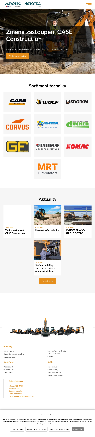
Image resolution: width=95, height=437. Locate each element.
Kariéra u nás (8, 372)
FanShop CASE (14, 388)
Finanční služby (53, 367)
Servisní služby (53, 370)
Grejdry (50, 356)
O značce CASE (9, 370)
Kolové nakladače (54, 354)
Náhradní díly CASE (16, 386)
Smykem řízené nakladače (57, 351)
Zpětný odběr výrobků (55, 375)
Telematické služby (54, 372)
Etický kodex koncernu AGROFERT (21, 396)
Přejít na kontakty (17, 56)
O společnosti (8, 367)
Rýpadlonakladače (9, 357)
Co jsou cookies (17, 429)
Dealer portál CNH (15, 393)
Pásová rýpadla (8, 351)
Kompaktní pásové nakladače (13, 354)
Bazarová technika (15, 391)
